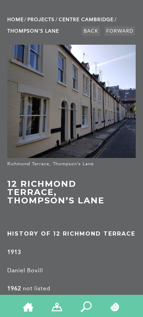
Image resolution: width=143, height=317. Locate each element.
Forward (119, 31)
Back (91, 31)
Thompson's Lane (33, 31)
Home (15, 20)
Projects (40, 20)
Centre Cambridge (86, 20)
